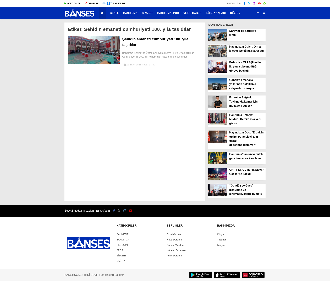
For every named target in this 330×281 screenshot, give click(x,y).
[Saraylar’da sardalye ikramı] (217, 40)
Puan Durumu (174, 255)
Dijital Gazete (174, 234)
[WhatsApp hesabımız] (264, 3)
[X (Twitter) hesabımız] (249, 3)
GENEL (114, 13)
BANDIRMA (130, 13)
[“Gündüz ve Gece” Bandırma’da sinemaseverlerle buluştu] (217, 195)
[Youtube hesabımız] (259, 3)
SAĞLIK (121, 261)
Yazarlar (221, 239)
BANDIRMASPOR (168, 13)
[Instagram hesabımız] (254, 3)
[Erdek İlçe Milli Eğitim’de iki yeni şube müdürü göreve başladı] (217, 71)
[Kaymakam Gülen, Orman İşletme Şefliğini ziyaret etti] (217, 56)
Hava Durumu (174, 239)
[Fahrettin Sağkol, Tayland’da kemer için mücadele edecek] (217, 106)
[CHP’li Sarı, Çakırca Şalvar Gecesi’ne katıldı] (217, 179)
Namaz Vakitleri (175, 245)
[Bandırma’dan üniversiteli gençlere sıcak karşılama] (217, 163)
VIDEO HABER (192, 13)
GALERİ (74, 3)
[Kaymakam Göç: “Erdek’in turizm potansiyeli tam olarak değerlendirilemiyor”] (217, 141)
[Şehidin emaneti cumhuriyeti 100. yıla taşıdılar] (94, 62)
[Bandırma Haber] (79, 16)
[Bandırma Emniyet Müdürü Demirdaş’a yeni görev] (217, 124)
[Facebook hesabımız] (244, 3)
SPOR (120, 250)
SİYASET (147, 13)
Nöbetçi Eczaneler (176, 250)
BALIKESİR (123, 234)
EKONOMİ (122, 245)
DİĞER (234, 13)
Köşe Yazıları (216, 13)
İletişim (221, 245)
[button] (103, 13)
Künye (220, 234)
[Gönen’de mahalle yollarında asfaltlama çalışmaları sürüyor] (217, 89)
